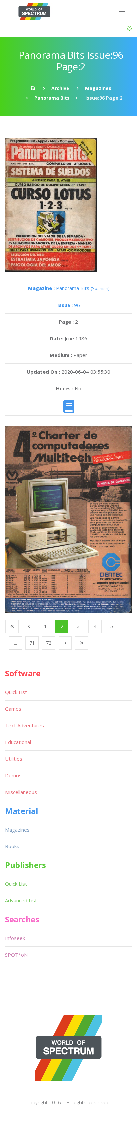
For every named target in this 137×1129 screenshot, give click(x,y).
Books (12, 846)
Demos (13, 775)
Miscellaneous (21, 792)
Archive (60, 88)
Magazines (98, 88)
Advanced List (21, 900)
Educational (18, 742)
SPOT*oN (16, 954)
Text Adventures (24, 725)
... (15, 643)
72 (48, 643)
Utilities (13, 758)
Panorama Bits (51, 98)
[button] (129, 28)
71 (32, 643)
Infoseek (15, 938)
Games (13, 708)
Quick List (16, 692)
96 (68, 305)
